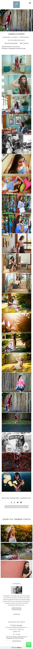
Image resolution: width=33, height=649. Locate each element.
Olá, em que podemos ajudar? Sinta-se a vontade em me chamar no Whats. (16, 637)
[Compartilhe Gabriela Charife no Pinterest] (21, 502)
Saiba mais (16, 608)
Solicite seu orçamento (16, 506)
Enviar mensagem (17, 625)
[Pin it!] (21, 72)
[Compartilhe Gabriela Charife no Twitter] (18, 502)
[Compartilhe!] (16, 72)
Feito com (16, 647)
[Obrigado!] (11, 72)
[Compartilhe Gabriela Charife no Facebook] (11, 502)
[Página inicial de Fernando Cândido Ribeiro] (16, 4)
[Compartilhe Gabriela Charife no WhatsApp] (14, 502)
